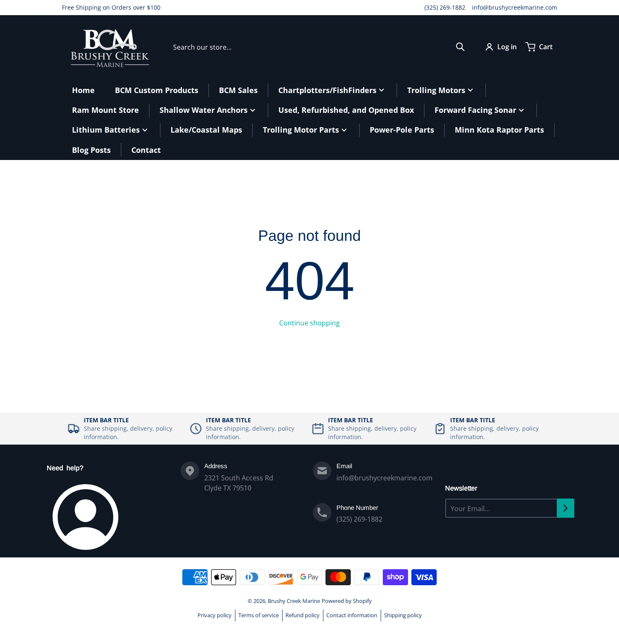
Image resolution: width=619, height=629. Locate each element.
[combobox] (319, 46)
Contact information (351, 615)
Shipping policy (403, 615)
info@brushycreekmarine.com (514, 7)
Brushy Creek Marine (294, 601)
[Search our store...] (460, 46)
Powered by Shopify (347, 601)
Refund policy (302, 615)
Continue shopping (309, 323)
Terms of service (258, 615)
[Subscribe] (565, 508)
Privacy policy (214, 615)
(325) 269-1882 (444, 7)
